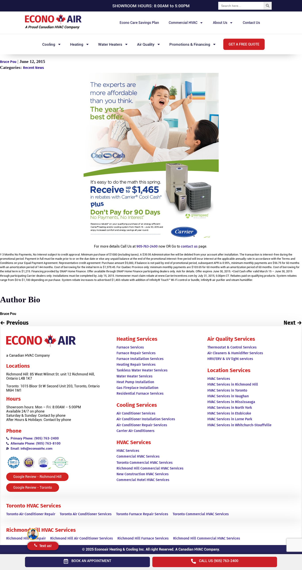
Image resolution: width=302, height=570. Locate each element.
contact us (189, 246)
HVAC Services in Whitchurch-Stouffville (239, 425)
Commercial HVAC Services (138, 456)
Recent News (33, 68)
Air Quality (146, 44)
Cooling (48, 44)
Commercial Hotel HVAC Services (143, 480)
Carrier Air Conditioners (136, 431)
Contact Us (251, 23)
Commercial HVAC (183, 23)
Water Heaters (110, 44)
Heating (76, 44)
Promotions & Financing (189, 44)
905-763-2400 (147, 246)
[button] (244, 44)
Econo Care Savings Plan (139, 23)
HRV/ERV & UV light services (230, 359)
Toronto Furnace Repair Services (142, 514)
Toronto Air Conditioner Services (86, 514)
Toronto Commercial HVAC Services (201, 514)
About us (220, 23)
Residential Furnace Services (140, 393)
